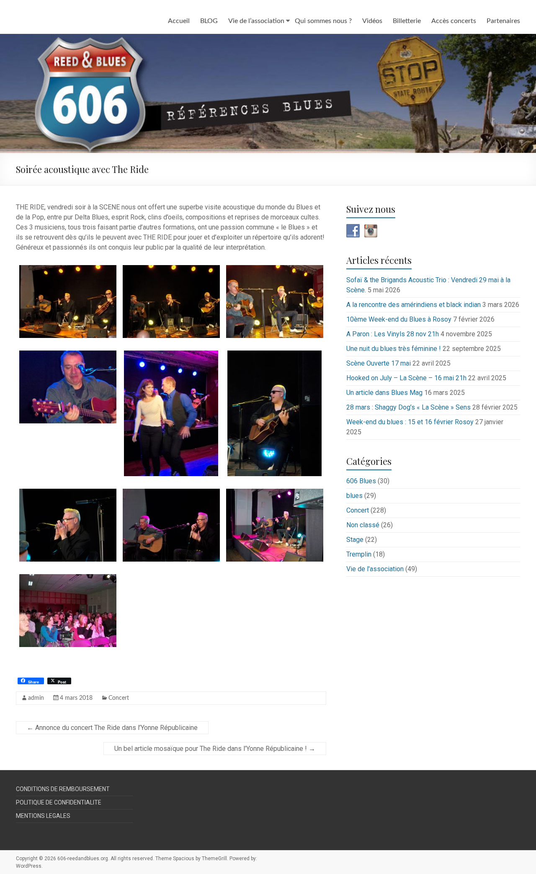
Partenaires (503, 21)
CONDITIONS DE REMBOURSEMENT (63, 789)
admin (36, 698)
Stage (354, 540)
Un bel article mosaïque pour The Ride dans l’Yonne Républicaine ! (214, 749)
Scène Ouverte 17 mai (378, 363)
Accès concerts (453, 21)
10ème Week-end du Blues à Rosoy (398, 319)
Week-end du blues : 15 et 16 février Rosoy (410, 422)
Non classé (362, 525)
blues (354, 496)
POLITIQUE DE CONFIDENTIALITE (58, 802)
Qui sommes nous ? (323, 21)
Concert (118, 698)
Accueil (179, 21)
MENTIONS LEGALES (43, 815)
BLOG (209, 21)
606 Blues (361, 481)
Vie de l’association (256, 21)
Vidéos (372, 21)
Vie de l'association (375, 569)
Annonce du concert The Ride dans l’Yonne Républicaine (112, 728)
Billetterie (407, 21)
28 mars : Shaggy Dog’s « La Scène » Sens (408, 407)
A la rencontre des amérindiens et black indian (413, 305)
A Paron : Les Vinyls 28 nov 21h (392, 334)
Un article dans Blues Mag (384, 393)
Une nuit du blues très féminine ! (393, 349)
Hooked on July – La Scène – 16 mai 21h (406, 378)
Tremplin (358, 554)
